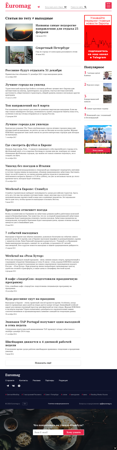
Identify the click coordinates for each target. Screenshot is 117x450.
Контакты (23, 380)
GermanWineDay (12, 395)
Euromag (18, 5)
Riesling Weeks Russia (98, 395)
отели (64, 395)
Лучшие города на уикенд (25, 84)
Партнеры (49, 380)
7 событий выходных (21, 233)
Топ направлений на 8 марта (27, 105)
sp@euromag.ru (106, 404)
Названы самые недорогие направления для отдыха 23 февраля (57, 28)
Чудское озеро (93, 85)
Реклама (36, 380)
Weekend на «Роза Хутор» (24, 256)
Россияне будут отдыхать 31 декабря (33, 70)
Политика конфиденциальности (58, 403)
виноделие (74, 395)
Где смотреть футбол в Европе (28, 145)
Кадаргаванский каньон (91, 100)
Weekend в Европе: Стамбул (26, 189)
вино (84, 395)
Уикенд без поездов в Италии (27, 166)
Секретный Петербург (52, 48)
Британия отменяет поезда (26, 210)
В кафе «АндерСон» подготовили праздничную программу (41, 280)
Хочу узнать (98, 150)
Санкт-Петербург (51, 395)
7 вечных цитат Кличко (92, 74)
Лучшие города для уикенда (26, 124)
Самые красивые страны (97, 108)
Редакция (63, 380)
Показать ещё (43, 362)
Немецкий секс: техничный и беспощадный (97, 116)
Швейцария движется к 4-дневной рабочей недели (38, 343)
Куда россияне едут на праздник (30, 299)
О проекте (9, 380)
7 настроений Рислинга (31, 395)
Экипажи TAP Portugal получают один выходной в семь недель (42, 323)
